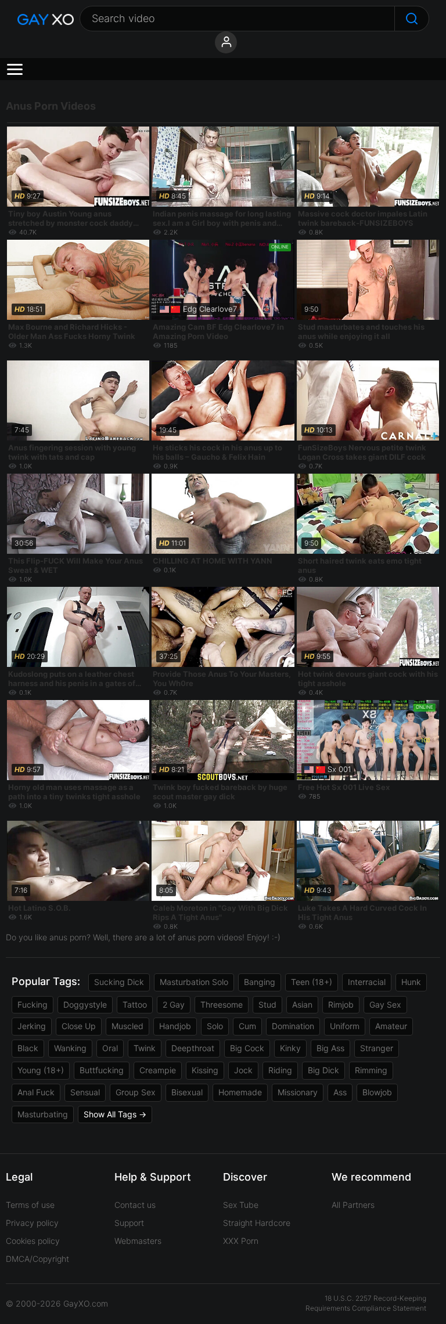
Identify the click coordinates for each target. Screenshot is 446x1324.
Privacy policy (32, 1223)
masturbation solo (194, 982)
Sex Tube (240, 1205)
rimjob (341, 1004)
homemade (240, 1092)
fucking (32, 1004)
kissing (205, 1070)
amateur (391, 1026)
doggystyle (85, 1004)
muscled (127, 1026)
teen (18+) (311, 982)
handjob (175, 1026)
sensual (85, 1092)
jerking (31, 1026)
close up (79, 1026)
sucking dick (119, 982)
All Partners (353, 1205)
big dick (323, 1070)
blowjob (377, 1092)
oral (110, 1048)
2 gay (174, 1004)
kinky (290, 1048)
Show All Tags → (115, 1114)
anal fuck (36, 1092)
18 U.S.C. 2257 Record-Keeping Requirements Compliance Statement (365, 1303)
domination (293, 1026)
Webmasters (137, 1241)
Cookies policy (33, 1241)
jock (243, 1070)
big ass (330, 1048)
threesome (221, 1004)
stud (267, 1004)
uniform (344, 1026)
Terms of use (30, 1205)
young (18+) (40, 1070)
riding (280, 1070)
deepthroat (192, 1048)
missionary (298, 1092)
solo (215, 1026)
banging (259, 982)
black (27, 1048)
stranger (376, 1048)
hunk (411, 982)
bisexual (187, 1092)
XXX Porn (240, 1241)
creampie (157, 1070)
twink (145, 1048)
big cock (247, 1048)
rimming (371, 1070)
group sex (136, 1092)
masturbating (42, 1114)
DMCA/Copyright (37, 1259)
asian (302, 1004)
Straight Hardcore (256, 1223)
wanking (70, 1048)
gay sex (385, 1004)
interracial (367, 982)
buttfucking (102, 1070)
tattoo (135, 1004)
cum (247, 1026)
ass (340, 1092)
